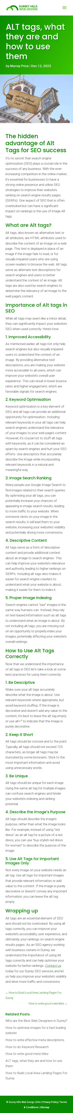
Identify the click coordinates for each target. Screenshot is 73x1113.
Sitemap (44, 1107)
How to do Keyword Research (27, 1047)
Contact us (53, 966)
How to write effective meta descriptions (34, 1040)
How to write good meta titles (26, 1054)
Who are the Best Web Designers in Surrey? (36, 1021)
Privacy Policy (50, 1102)
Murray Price (19, 66)
